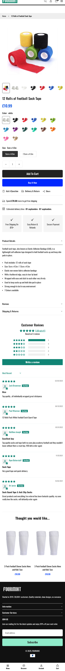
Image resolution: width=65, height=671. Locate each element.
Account (41, 668)
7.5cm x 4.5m (28, 153)
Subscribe (32, 642)
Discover (24, 668)
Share (48, 191)
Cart (57, 668)
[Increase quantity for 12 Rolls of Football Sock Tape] (19, 164)
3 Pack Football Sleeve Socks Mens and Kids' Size (17, 568)
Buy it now (32, 182)
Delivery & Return (32, 191)
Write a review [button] (33, 362)
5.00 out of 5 (40, 330)
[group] (32, 51)
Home (4, 16)
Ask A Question (12, 191)
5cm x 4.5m (10, 153)
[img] (8, 381)
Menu (8, 668)
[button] (19, 340)
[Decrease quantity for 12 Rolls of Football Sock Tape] (5, 164)
